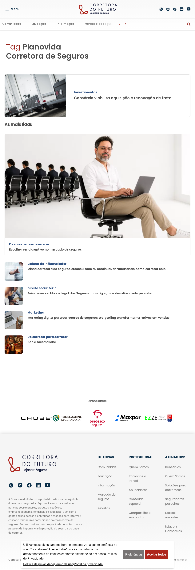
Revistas (104, 508)
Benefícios (173, 467)
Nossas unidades (171, 515)
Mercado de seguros (100, 24)
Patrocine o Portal (137, 478)
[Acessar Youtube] (188, 9)
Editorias (106, 457)
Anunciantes (138, 490)
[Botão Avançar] (125, 24)
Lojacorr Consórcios (173, 528)
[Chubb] (36, 418)
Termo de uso (64, 564)
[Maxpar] (128, 418)
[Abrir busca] (152, 9)
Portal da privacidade (88, 564)
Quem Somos (139, 467)
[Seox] (182, 560)
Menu (15, 9)
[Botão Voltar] (119, 24)
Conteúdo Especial (136, 501)
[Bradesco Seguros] (97, 418)
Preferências (133, 554)
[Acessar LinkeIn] (182, 9)
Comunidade (11, 24)
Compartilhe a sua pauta (139, 515)
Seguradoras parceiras (174, 501)
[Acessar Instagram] (168, 9)
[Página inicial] (33, 463)
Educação (39, 24)
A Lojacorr (175, 457)
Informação (65, 24)
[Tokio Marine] (67, 418)
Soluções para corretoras (175, 487)
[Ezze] (158, 418)
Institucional (141, 457)
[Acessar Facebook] (175, 9)
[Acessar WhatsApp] (161, 9)
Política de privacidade (38, 564)
